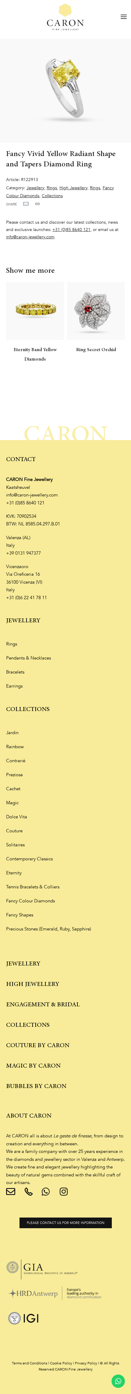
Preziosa (14, 775)
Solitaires (15, 845)
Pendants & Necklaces (28, 658)
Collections (52, 196)
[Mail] (26, 204)
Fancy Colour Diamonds (30, 901)
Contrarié (15, 761)
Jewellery (35, 188)
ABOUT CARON (28, 1116)
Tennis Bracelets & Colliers (32, 887)
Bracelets (15, 672)
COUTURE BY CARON (37, 1045)
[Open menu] (123, 16)
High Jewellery (73, 188)
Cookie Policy (61, 1363)
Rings (52, 188)
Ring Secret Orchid (96, 350)
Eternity (14, 873)
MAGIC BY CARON (33, 1066)
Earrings (14, 686)
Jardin (12, 733)
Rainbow (15, 747)
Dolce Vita (16, 817)
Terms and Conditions (29, 1363)
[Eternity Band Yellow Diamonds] (35, 311)
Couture (14, 831)
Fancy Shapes (19, 915)
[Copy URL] (37, 204)
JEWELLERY (23, 620)
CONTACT (21, 459)
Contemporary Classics (29, 859)
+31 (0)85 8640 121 (71, 230)
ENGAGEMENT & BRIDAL (43, 1004)
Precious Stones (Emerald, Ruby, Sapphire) (48, 929)
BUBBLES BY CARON (36, 1086)
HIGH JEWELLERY (32, 984)
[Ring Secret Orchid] (96, 311)
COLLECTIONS (28, 709)
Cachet (13, 789)
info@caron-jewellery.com (30, 237)
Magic (12, 803)
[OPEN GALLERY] (65, 91)
